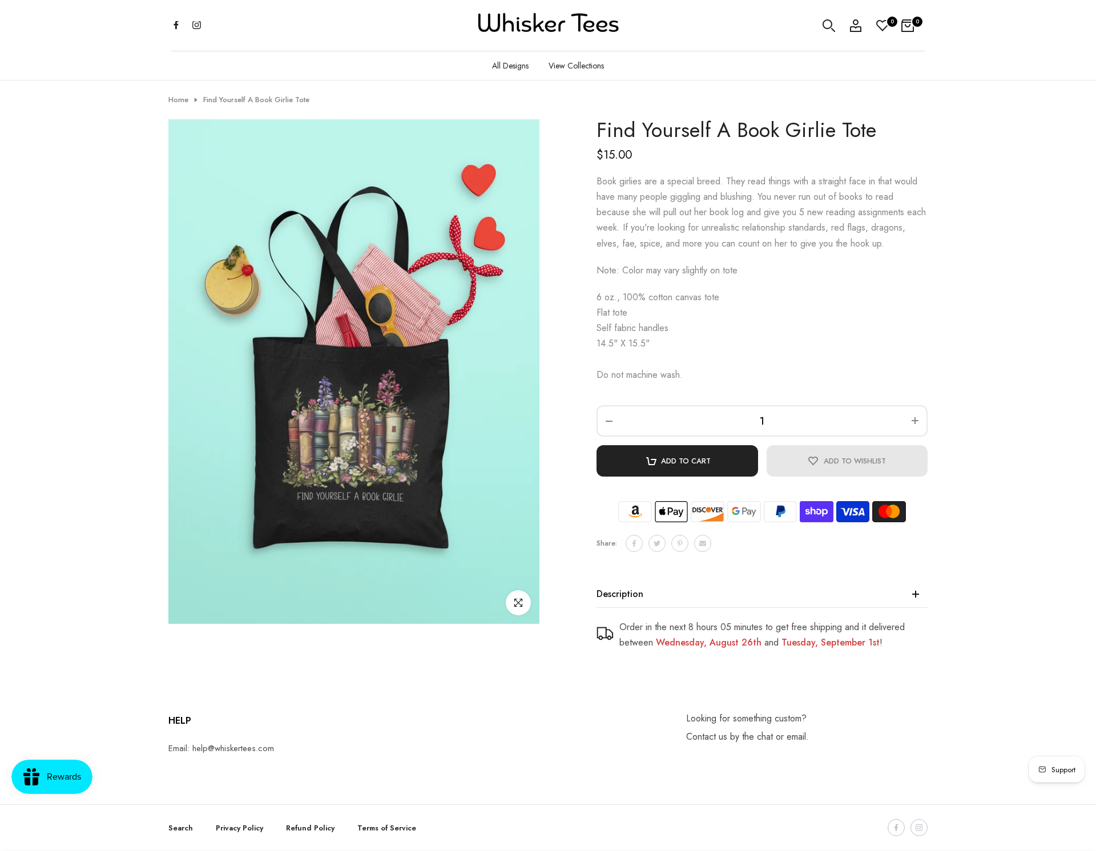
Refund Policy (310, 827)
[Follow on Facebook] (175, 25)
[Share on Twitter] (657, 543)
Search (180, 827)
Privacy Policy (239, 827)
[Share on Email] (702, 543)
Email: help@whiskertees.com (221, 748)
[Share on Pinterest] (679, 543)
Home (178, 100)
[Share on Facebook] (634, 543)
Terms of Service (386, 827)
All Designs (510, 65)
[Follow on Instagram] (196, 25)
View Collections (576, 65)
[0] (882, 25)
